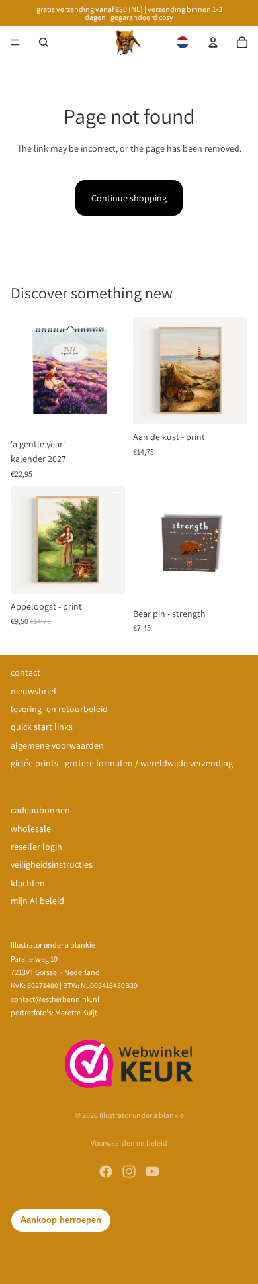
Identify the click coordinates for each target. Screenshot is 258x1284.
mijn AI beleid (37, 901)
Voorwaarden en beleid (129, 1143)
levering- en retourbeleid (59, 709)
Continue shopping (129, 198)
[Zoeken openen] (43, 42)
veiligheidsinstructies (52, 864)
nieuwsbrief (33, 691)
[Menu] (15, 42)
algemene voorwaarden (57, 745)
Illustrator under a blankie (141, 1115)
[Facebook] (106, 1171)
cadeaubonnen (40, 810)
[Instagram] (129, 1171)
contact (25, 672)
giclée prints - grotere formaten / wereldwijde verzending (122, 763)
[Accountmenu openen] (213, 42)
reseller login (36, 846)
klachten (28, 883)
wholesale (31, 829)
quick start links (42, 727)
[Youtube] (152, 1171)
